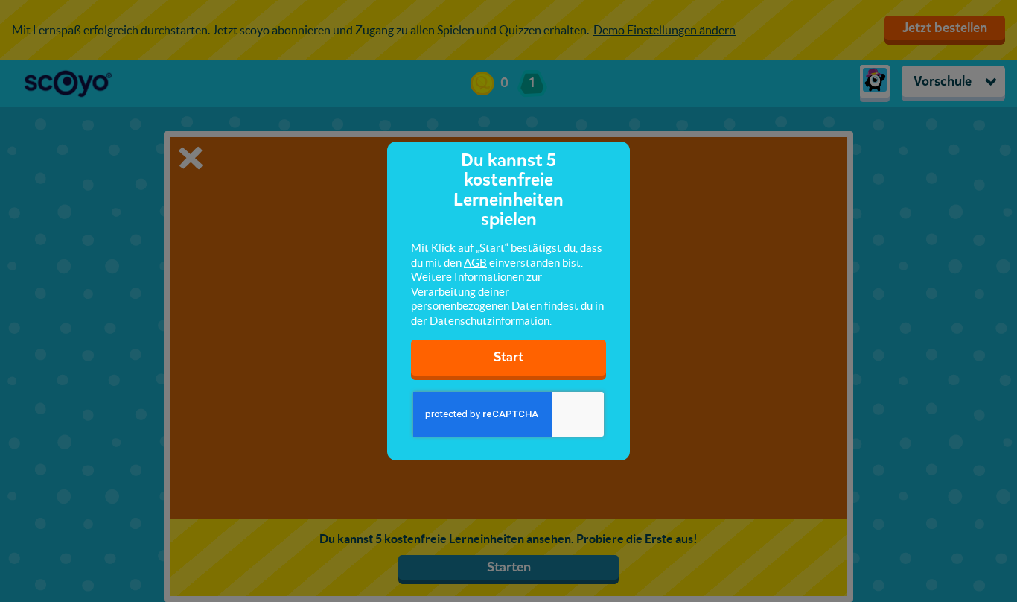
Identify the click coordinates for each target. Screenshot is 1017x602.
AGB (475, 262)
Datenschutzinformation (489, 320)
